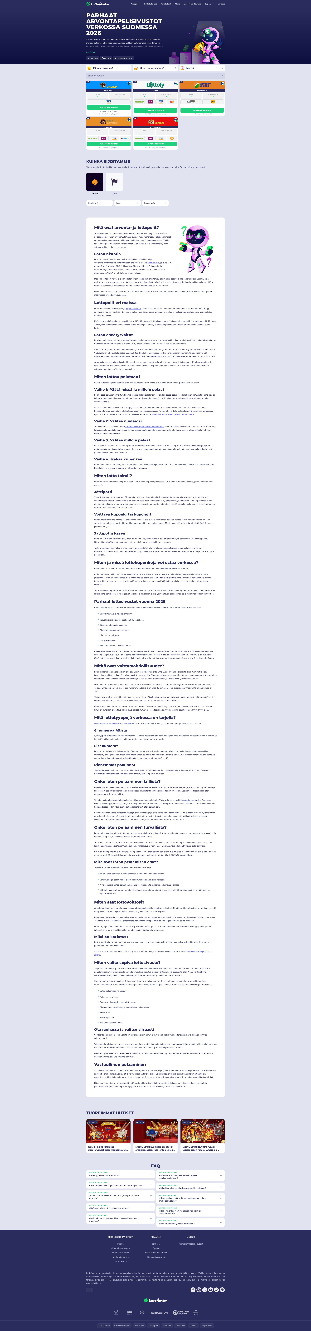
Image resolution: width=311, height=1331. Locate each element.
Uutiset (221, 4)
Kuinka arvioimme (120, 1252)
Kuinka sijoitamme (120, 1257)
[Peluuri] (142, 1312)
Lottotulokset (150, 4)
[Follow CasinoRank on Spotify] (216, 1289)
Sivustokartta (120, 1261)
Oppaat (208, 4)
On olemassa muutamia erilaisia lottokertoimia (115, 723)
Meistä (120, 1244)
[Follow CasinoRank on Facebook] (193, 1289)
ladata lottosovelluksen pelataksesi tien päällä (173, 414)
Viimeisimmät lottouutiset (191, 1244)
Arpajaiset (135, 4)
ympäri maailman (133, 308)
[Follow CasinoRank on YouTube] (210, 1289)
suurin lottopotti (163, 356)
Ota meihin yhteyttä (120, 1248)
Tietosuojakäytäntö (156, 1257)
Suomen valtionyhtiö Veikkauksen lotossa (144, 426)
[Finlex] (130, 1312)
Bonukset (156, 1244)
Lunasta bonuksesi (109, 107)
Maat (177, 4)
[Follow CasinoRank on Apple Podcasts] (222, 1289)
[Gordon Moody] (181, 1312)
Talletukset (166, 4)
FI (88, 1290)
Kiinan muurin (152, 262)
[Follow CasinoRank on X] (204, 1289)
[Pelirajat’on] (158, 1312)
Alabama (189, 800)
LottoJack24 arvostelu (108, 111)
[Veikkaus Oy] (116, 1312)
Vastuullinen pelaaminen (156, 1252)
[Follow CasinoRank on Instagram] (198, 1289)
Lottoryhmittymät (192, 4)
